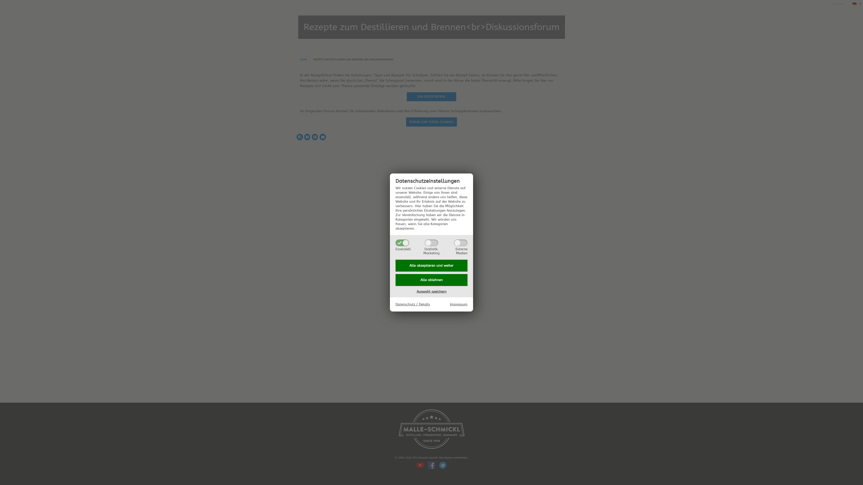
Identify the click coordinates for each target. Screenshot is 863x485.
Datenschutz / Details (413, 304)
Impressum (458, 304)
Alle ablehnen (431, 280)
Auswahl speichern (432, 292)
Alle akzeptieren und (431, 265)
